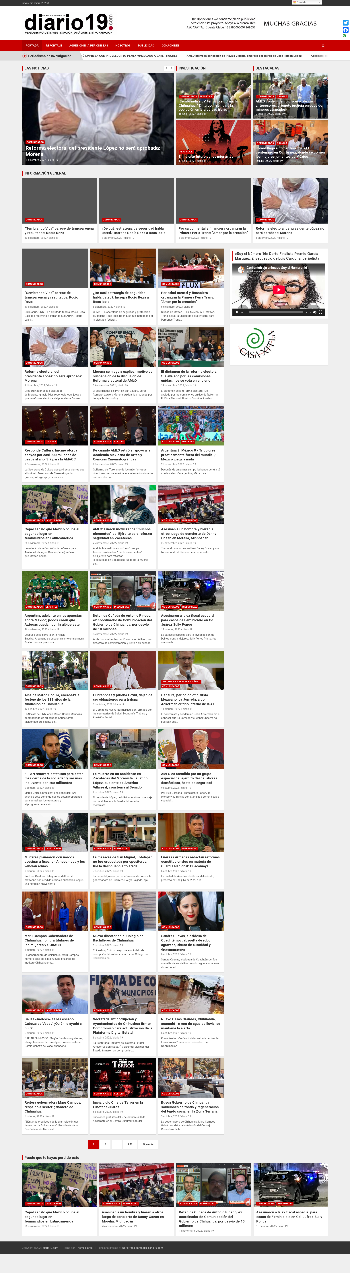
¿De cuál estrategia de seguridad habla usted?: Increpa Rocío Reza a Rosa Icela (133, 230)
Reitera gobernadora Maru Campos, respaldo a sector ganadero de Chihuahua (53, 1106)
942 (130, 1144)
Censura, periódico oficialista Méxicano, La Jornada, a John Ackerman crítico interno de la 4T (188, 699)
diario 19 (55, 159)
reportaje (206, 96)
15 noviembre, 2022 (104, 634)
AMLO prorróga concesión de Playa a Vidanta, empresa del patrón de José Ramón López (164, 55)
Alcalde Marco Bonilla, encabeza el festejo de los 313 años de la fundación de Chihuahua (52, 699)
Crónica (282, 96)
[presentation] (166, 68)
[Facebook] (345, 30)
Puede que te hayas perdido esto (51, 1157)
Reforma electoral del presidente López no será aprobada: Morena (290, 230)
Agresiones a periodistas (88, 45)
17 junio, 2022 (187, 160)
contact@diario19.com (149, 1247)
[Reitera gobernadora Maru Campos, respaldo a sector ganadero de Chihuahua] (55, 1078)
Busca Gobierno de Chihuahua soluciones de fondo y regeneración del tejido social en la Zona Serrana (190, 1106)
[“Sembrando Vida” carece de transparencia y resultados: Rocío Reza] (55, 268)
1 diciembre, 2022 (266, 237)
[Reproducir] (237, 312)
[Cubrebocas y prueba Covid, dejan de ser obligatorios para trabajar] (123, 670)
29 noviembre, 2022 (37, 159)
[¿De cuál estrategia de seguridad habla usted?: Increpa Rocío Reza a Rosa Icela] (123, 268)
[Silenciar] (315, 312)
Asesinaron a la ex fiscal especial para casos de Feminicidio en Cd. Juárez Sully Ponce (187, 620)
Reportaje (54, 45)
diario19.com (50, 1247)
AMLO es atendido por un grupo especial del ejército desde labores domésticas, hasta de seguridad (189, 778)
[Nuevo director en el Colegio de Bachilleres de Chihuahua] (123, 911)
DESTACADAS (267, 68)
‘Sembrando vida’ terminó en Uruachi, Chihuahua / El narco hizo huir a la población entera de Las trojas (209, 105)
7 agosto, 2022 (264, 113)
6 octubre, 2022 (170, 871)
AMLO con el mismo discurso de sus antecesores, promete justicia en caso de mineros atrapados (289, 105)
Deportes (188, 441)
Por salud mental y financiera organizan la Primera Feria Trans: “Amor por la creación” (213, 230)
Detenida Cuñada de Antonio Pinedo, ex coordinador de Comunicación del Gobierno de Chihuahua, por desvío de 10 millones (122, 622)
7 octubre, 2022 (102, 871)
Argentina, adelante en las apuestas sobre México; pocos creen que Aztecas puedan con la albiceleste (53, 620)
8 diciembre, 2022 (112, 237)
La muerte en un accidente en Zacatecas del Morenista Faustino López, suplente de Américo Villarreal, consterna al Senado (120, 780)
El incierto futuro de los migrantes (206, 156)
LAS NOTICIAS (36, 68)
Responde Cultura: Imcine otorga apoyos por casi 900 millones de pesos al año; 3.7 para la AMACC (51, 454)
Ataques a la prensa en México (181, 681)
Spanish (301, 2)
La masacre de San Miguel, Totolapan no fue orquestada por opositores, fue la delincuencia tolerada (123, 861)
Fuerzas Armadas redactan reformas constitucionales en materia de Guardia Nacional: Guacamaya (190, 861)
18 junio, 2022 (187, 113)
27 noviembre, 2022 (36, 464)
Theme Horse (84, 1247)
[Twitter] (345, 22)
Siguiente (148, 1144)
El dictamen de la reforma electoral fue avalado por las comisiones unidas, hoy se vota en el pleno (189, 376)
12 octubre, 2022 (34, 709)
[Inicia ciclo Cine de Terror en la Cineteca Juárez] (123, 1078)
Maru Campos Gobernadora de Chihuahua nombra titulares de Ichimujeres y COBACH (49, 940)
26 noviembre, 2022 (172, 464)
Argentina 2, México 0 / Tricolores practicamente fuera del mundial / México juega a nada (188, 454)
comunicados (35, 142)
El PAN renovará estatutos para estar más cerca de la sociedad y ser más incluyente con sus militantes (54, 778)
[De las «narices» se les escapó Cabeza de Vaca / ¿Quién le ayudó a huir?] (55, 994)
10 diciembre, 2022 (35, 237)
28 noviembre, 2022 (172, 385)
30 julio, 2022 (263, 160)
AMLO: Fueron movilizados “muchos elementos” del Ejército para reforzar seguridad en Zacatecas (122, 533)
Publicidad (146, 45)
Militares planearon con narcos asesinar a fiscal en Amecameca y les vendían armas (55, 861)
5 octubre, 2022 (170, 1033)
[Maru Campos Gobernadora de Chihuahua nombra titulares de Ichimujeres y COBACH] (55, 911)
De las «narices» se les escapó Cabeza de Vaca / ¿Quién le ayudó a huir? (53, 1023)
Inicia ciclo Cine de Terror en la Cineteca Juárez (118, 1104)
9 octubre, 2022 (33, 787)
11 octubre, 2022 (102, 704)
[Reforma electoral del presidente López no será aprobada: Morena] (55, 347)
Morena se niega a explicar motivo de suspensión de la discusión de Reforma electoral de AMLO (89, 151)
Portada (32, 45)
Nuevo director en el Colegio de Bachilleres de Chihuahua (118, 938)
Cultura (51, 441)
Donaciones (171, 45)
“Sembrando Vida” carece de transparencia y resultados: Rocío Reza (59, 230)
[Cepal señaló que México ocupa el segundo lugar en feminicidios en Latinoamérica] (55, 504)
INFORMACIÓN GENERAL (45, 173)
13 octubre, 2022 (170, 629)
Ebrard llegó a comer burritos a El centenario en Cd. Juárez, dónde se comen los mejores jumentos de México (290, 152)
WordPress (128, 1247)
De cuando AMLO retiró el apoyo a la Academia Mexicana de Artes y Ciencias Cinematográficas (121, 454)
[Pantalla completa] (320, 312)
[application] (278, 289)
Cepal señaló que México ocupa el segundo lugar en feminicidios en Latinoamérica (52, 533)
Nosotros (123, 45)
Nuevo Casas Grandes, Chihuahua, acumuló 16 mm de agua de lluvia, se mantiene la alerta (190, 1023)
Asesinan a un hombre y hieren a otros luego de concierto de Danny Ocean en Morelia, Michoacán (188, 533)
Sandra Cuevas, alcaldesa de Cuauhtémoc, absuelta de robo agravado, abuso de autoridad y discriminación (186, 943)
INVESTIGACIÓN (192, 68)
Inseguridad (53, 520)
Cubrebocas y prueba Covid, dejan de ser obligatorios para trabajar (122, 697)
